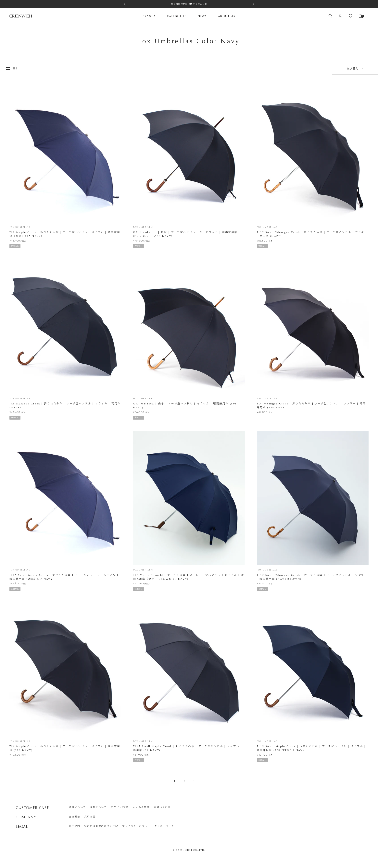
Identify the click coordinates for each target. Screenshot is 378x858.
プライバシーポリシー (136, 826)
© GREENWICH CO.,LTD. (189, 850)
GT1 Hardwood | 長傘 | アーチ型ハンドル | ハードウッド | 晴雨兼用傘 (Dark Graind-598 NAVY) (185, 234)
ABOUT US (226, 15)
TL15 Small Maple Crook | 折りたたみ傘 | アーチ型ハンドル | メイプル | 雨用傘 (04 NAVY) (187, 748)
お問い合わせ (162, 807)
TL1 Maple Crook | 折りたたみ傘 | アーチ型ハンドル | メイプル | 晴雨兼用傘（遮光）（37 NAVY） (64, 234)
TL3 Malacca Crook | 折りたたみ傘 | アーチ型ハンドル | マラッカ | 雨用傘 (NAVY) (65, 405)
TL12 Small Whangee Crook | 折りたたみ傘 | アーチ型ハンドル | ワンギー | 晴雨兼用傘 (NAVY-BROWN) (312, 576)
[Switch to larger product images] (8, 68)
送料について (77, 807)
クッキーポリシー (165, 826)
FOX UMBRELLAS (19, 227)
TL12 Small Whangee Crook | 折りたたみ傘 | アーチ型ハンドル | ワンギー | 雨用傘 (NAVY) (312, 234)
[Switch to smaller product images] (15, 68)
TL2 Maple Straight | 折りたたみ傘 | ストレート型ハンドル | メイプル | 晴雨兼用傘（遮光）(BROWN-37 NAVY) (188, 576)
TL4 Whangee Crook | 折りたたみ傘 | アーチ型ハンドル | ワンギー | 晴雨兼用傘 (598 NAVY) (311, 405)
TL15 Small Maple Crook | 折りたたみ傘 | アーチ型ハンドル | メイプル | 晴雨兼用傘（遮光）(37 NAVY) (64, 576)
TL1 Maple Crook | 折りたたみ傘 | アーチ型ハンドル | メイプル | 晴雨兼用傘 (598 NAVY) (64, 748)
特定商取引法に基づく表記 (101, 826)
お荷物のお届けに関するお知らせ (189, 4)
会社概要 (74, 816)
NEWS (202, 15)
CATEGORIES (177, 15)
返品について (98, 807)
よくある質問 (141, 807)
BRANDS (149, 15)
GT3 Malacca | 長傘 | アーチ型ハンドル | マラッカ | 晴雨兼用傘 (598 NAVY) (185, 405)
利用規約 (74, 826)
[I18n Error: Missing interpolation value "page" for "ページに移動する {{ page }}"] (203, 781)
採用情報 (90, 816)
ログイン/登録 (120, 807)
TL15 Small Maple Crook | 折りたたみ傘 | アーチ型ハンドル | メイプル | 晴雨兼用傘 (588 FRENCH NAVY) (311, 748)
